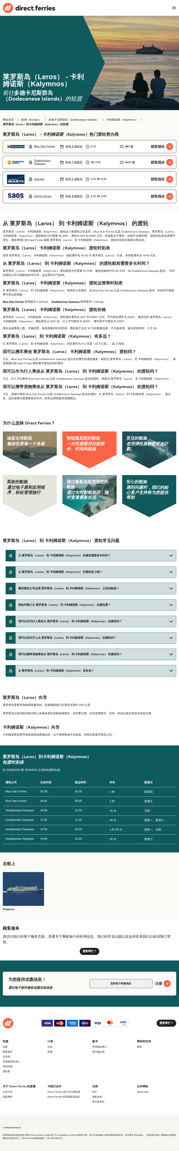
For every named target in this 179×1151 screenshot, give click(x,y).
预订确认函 (98, 1051)
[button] (91, 555)
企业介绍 (8, 1091)
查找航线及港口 (11, 1061)
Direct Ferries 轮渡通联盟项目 (64, 1096)
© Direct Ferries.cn (12, 1127)
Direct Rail (142, 1091)
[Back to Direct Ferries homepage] (29, 8)
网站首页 (8, 119)
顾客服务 (8, 1051)
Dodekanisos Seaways (65, 301)
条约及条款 (98, 1101)
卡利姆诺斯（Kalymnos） (122, 119)
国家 (5, 1046)
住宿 (50, 1046)
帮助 (139, 1046)
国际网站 (8, 1096)
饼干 (94, 1091)
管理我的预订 (99, 1046)
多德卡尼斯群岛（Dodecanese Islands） (73, 119)
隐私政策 (97, 1096)
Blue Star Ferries (13, 301)
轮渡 (50, 1051)
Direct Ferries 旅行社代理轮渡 (64, 1091)
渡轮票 (6, 1071)
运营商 (6, 1056)
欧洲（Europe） (31, 119)
